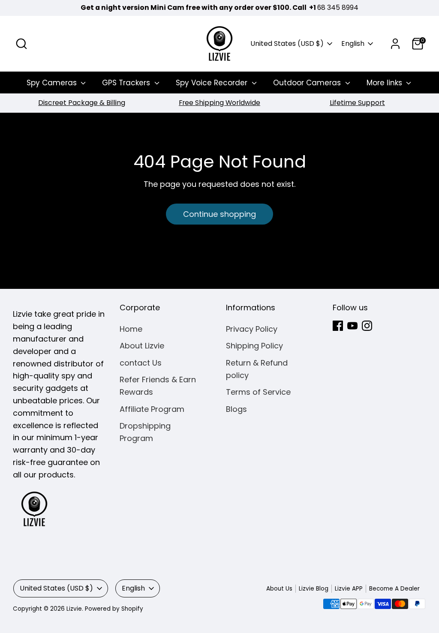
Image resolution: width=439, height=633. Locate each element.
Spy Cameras (53, 83)
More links (385, 83)
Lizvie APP (349, 589)
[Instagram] (367, 326)
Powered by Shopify (114, 609)
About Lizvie (142, 345)
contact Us (141, 362)
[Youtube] (352, 326)
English (352, 43)
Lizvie (74, 609)
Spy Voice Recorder (213, 83)
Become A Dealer (394, 589)
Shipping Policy (254, 345)
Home (131, 329)
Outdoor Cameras (308, 83)
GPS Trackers (127, 83)
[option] (81, 103)
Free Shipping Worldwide (219, 103)
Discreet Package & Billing (81, 103)
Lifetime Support (357, 103)
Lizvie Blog (313, 589)
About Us (279, 589)
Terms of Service (258, 392)
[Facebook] (338, 326)
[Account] (395, 43)
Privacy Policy (251, 329)
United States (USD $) (287, 43)
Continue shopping (219, 214)
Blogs (236, 409)
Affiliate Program (152, 409)
